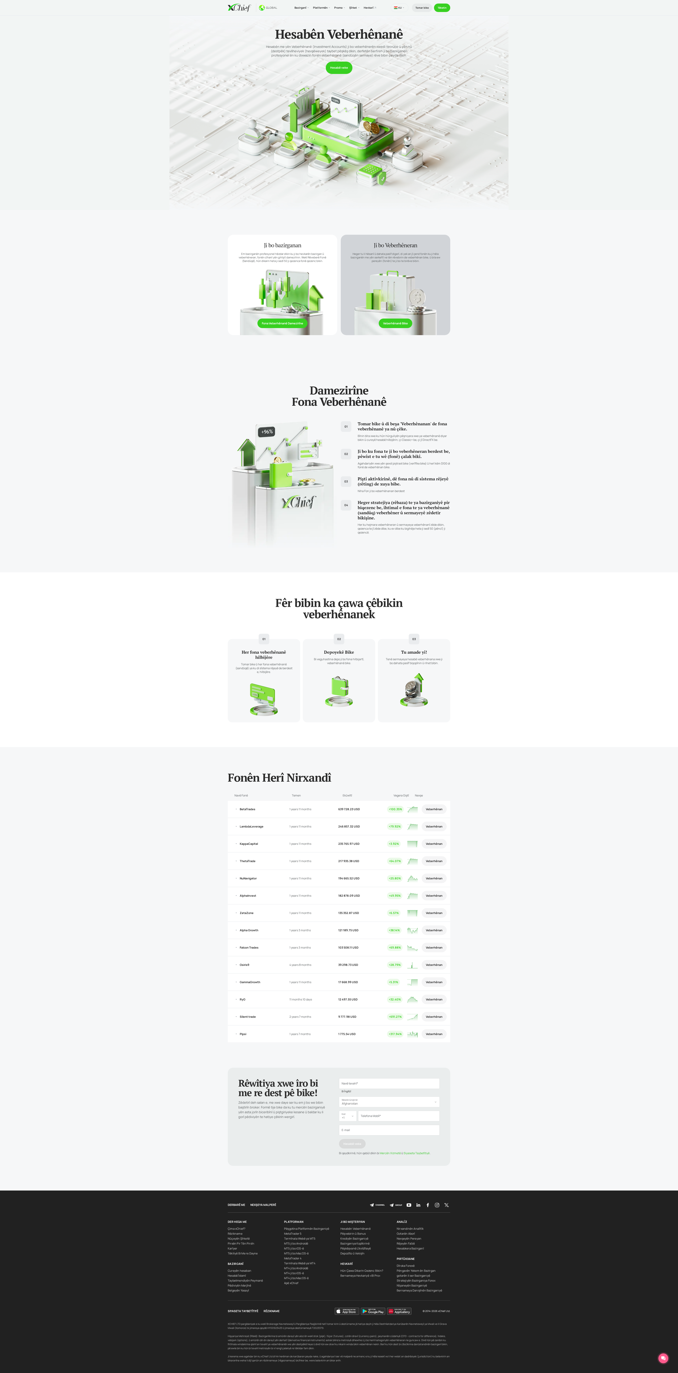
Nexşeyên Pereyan (409, 1238)
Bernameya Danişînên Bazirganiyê (419, 1290)
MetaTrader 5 (292, 1234)
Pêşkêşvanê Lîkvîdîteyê (355, 1248)
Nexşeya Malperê (263, 1205)
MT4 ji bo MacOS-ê (296, 1278)
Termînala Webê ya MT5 (299, 1238)
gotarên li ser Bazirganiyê (413, 1276)
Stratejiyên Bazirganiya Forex (416, 1280)
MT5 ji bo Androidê (296, 1243)
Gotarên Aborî (406, 1234)
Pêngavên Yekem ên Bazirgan (416, 1271)
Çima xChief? (236, 1229)
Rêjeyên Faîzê (406, 1243)
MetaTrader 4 (292, 1258)
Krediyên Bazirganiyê (354, 1238)
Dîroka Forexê (406, 1266)
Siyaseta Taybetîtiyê (416, 1153)
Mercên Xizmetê (390, 1153)
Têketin (442, 7)
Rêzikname (235, 1234)
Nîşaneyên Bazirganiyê (412, 1285)
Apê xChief (291, 1283)
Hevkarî (368, 8)
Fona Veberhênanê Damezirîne (282, 323)
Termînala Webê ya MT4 (299, 1263)
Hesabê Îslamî (237, 1276)
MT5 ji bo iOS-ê (294, 1248)
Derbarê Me (236, 1205)
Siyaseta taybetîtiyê (243, 1311)
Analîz (402, 1222)
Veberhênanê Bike (395, 323)
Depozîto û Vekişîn (352, 1253)
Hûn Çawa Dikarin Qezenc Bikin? (361, 1271)
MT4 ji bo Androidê (296, 1268)
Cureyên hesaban (239, 1271)
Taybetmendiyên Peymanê (245, 1280)
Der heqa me (237, 1222)
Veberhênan (434, 809)
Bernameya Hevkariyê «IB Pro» (360, 1276)
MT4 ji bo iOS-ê (294, 1273)
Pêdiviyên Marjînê (239, 1285)
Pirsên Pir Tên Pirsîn (241, 1243)
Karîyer (232, 1248)
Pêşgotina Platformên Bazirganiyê (306, 1229)
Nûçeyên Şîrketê (239, 1238)
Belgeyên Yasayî (238, 1290)
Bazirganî (235, 1264)
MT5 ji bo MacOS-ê (296, 1253)
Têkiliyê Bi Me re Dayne (243, 1253)
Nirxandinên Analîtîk (410, 1229)
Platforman (294, 1222)
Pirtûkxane (406, 1259)
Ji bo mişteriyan (352, 1222)
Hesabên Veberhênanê (355, 1229)
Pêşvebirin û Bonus (353, 1234)
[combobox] (389, 1102)
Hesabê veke (339, 68)
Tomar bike (422, 7)
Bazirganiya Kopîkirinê (355, 1243)
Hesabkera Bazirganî (410, 1248)
